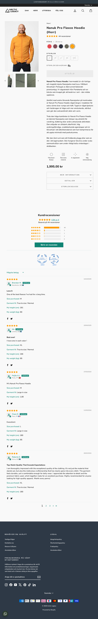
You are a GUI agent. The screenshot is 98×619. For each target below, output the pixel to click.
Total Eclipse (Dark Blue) (61, 46)
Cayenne (49, 46)
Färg (55, 42)
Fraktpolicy (54, 546)
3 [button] (49, 506)
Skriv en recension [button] (49, 245)
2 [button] (46, 506)
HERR (35, 11)
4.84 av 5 (55, 220)
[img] (12, 279)
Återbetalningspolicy (57, 543)
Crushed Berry (55, 46)
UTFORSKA (46, 11)
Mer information (70, 175)
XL (67, 58)
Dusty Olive (66, 46)
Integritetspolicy (56, 539)
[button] (52, 36)
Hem (48, 23)
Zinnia (72, 46)
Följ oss (59, 11)
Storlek (51, 53)
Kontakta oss (9, 543)
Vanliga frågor (10, 539)
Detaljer (70, 181)
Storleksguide (69, 187)
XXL (74, 58)
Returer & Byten (10, 546)
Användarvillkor (10, 550)
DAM (27, 11)
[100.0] (42, 259)
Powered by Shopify (49, 610)
